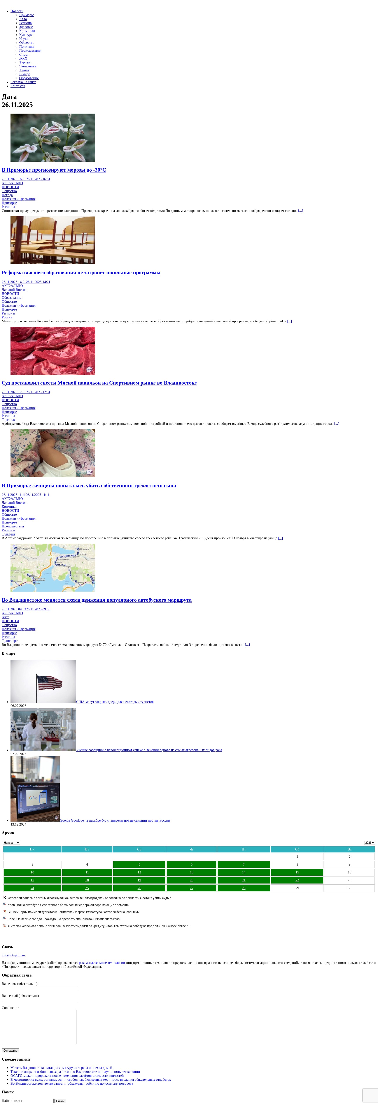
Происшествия (30, 50)
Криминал (27, 31)
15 (297, 872)
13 (191, 872)
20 (191, 880)
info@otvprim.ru (13, 955)
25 (87, 888)
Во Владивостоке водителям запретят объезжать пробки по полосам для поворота (71, 1083)
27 (191, 888)
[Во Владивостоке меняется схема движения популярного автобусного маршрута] (52, 590)
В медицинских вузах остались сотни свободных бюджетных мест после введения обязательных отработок (90, 1079)
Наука (23, 38)
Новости (16, 11)
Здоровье (26, 27)
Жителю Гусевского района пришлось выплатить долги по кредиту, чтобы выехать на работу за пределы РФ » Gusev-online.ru (98, 926)
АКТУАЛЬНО (12, 183)
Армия (24, 70)
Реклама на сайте (23, 82)
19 (139, 880)
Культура (26, 35)
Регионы (25, 23)
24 (32, 888)
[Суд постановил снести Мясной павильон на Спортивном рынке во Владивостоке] (52, 374)
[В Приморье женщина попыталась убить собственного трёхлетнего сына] (52, 476)
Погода (7, 195)
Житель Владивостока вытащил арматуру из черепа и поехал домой (61, 1068)
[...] (300, 211)
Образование (29, 78)
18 (87, 880)
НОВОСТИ (10, 187)
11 (87, 872)
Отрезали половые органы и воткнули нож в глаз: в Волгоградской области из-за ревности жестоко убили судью (89, 898)
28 (243, 888)
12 (139, 872)
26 (139, 888)
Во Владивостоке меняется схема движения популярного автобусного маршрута (97, 600)
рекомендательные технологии (102, 962)
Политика (26, 46)
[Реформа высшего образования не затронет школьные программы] (52, 263)
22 (297, 880)
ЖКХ (23, 58)
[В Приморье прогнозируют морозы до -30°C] (52, 160)
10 (32, 872)
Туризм (24, 62)
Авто (23, 19)
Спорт (24, 54)
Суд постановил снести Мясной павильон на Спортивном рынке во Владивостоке (99, 383)
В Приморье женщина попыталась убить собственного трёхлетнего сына (89, 485)
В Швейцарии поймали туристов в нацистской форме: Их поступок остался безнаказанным (73, 912)
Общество (26, 42)
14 (243, 872)
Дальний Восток (14, 290)
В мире (24, 74)
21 (243, 880)
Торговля (9, 420)
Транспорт (10, 641)
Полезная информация (18, 199)
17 (32, 880)
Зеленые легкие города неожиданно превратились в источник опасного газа (64, 919)
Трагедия (8, 534)
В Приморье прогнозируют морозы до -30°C (54, 170)
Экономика (27, 66)
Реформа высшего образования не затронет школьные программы (81, 272)
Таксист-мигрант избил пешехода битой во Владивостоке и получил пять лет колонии (75, 1071)
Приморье (26, 15)
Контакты (17, 86)
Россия (7, 317)
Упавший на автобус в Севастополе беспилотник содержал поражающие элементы (69, 905)
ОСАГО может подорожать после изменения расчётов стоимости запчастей (67, 1075)
